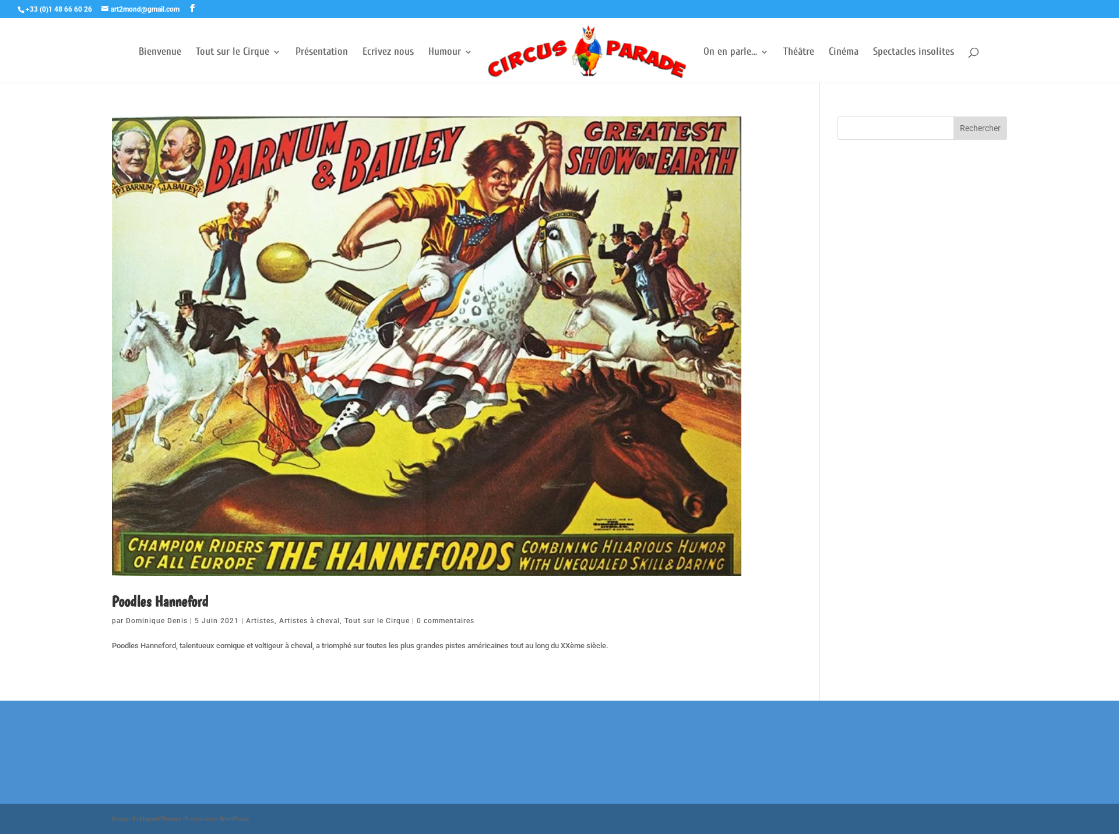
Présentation (321, 53)
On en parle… (730, 53)
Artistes (260, 621)
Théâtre (798, 53)
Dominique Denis (157, 621)
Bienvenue (160, 53)
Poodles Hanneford (160, 601)
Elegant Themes (160, 818)
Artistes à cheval (309, 621)
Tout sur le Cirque (232, 53)
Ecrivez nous (388, 53)
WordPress (234, 818)
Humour (444, 53)
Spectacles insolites (913, 53)
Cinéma (843, 53)
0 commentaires (445, 621)
